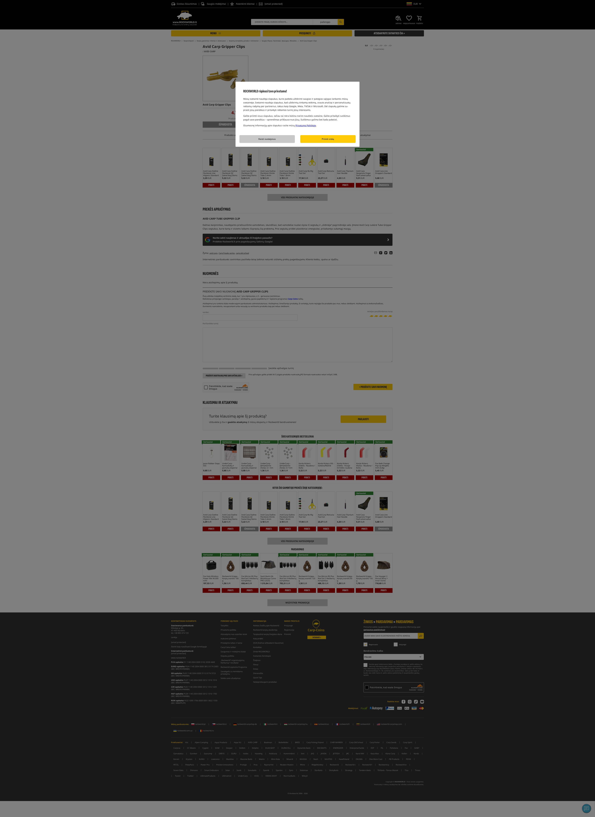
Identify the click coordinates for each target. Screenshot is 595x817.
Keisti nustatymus (267, 139)
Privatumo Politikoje (305, 125)
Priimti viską (328, 139)
